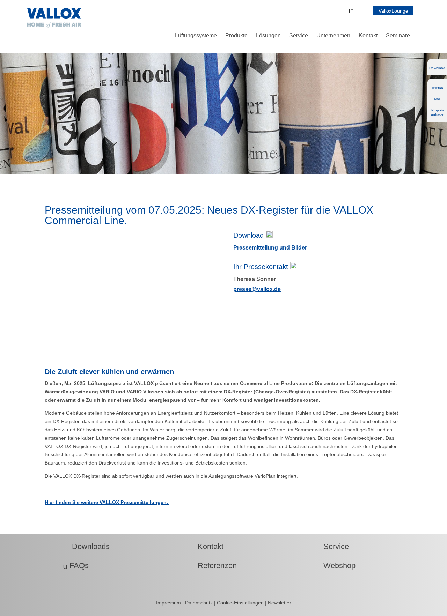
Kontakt (206, 546)
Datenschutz (199, 603)
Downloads (86, 546)
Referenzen (213, 565)
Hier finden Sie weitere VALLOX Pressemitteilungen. (107, 502)
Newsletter (279, 603)
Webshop (335, 565)
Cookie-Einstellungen (240, 603)
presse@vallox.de (257, 289)
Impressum (169, 603)
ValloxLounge (393, 11)
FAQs (76, 565)
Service (331, 546)
